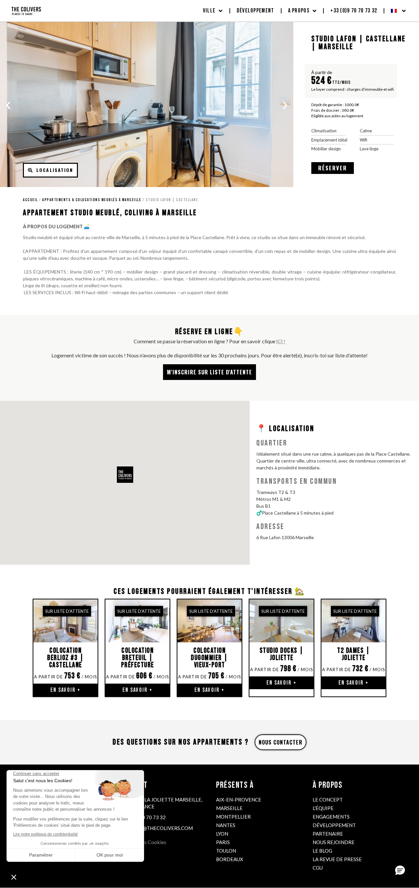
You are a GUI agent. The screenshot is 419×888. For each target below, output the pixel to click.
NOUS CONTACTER (280, 742)
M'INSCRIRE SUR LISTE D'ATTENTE (209, 372)
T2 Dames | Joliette (353, 654)
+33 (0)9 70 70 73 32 (353, 10)
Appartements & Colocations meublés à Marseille (91, 200)
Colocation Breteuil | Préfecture (137, 658)
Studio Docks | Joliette (282, 654)
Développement (255, 10)
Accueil (30, 200)
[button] (8, 105)
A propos (298, 10)
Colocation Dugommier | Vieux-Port (209, 658)
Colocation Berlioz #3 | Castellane (65, 658)
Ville (209, 10)
